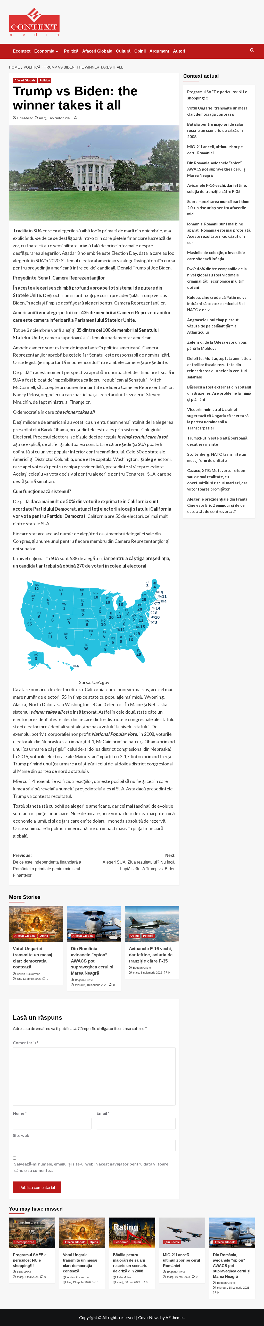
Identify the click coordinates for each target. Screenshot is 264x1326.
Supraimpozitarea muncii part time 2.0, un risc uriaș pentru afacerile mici (218, 207)
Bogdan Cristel (84, 980)
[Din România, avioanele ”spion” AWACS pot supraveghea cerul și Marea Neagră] (94, 924)
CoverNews (148, 1317)
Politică (71, 51)
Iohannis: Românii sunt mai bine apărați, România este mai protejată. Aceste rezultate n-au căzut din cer (219, 233)
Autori (179, 51)
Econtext (21, 51)
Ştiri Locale (172, 1242)
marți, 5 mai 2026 (27, 1276)
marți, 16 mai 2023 (178, 1276)
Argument (159, 51)
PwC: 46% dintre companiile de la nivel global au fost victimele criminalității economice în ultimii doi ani (217, 278)
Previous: (47, 865)
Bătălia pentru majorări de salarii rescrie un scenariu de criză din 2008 (216, 130)
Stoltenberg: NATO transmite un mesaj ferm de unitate (216, 457)
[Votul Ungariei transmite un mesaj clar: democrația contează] (36, 924)
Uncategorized (24, 1242)
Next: (139, 862)
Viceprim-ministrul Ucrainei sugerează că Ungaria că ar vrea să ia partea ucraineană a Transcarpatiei (218, 418)
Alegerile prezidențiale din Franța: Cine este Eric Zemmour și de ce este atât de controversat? (218, 505)
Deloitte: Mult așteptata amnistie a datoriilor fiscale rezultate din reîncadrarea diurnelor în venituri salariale (219, 367)
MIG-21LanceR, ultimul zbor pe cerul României (215, 149)
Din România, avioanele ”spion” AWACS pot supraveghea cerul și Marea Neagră (92, 961)
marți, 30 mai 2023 (128, 1282)
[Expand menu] (57, 51)
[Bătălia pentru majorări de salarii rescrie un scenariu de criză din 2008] (132, 1233)
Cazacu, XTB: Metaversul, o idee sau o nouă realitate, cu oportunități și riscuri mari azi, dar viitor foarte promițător (217, 479)
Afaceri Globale (97, 51)
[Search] (252, 50)
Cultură (123, 51)
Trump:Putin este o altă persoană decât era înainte (217, 441)
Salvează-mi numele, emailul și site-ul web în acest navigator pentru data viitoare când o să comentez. (91, 1167)
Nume (20, 1113)
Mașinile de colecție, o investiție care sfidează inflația (216, 255)
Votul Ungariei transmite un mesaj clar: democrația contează (218, 111)
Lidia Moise (25, 118)
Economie (44, 51)
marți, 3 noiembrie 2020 (55, 118)
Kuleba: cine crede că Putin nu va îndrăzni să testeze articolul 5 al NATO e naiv (216, 303)
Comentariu (25, 1042)
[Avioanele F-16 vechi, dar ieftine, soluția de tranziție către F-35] (152, 924)
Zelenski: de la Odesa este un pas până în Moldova (217, 345)
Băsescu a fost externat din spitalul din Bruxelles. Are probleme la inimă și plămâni (219, 393)
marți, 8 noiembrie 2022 (147, 972)
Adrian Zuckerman (28, 973)
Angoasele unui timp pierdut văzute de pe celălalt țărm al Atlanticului (213, 325)
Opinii (140, 51)
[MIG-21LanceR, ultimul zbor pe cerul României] (182, 1233)
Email (103, 1113)
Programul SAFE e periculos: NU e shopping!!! (217, 94)
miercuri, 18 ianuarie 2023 (91, 984)
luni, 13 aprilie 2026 (29, 978)
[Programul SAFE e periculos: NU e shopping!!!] (32, 1233)
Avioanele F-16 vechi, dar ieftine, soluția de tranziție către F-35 (150, 955)
